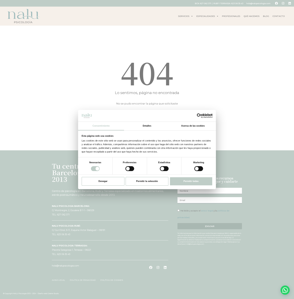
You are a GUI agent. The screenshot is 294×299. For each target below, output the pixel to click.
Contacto (278, 16)
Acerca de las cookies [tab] (193, 126)
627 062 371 (205, 3)
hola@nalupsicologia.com (258, 3)
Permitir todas (191, 181)
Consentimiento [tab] (101, 126)
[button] (285, 290)
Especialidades (205, 16)
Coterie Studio (53, 293)
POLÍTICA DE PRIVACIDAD (81, 280)
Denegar (102, 181)
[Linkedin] (289, 3)
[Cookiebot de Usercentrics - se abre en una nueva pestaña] (199, 115)
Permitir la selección (147, 181)
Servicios (183, 16)
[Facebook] (276, 3)
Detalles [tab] (147, 126)
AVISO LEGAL (59, 280)
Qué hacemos (252, 16)
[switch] (129, 168)
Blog (266, 16)
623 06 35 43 (237, 3)
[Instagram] (283, 3)
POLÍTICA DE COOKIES (110, 280)
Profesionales (231, 16)
